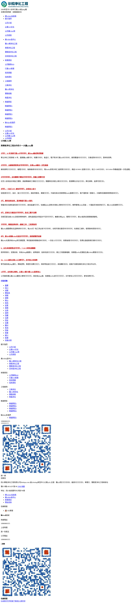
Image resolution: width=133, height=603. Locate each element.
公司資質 (8, 35)
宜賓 (6, 305)
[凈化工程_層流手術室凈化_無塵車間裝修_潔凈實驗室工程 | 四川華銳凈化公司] (15, 7)
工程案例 (8, 81)
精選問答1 (8, 106)
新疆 (6, 338)
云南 (6, 310)
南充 (6, 303)
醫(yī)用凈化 (9, 89)
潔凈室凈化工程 (11, 56)
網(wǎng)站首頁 (10, 16)
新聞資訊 (8, 60)
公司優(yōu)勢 (10, 31)
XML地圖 (21, 486)
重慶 (6, 285)
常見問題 (8, 73)
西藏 (6, 315)
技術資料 (8, 77)
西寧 (6, 330)
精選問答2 (8, 110)
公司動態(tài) (9, 64)
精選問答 (8, 102)
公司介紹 (8, 23)
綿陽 (6, 298)
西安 (6, 320)
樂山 (6, 300)
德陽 (6, 295)
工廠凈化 (8, 85)
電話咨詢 (8, 502)
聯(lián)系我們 (10, 122)
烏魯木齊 (8, 340)
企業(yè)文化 (9, 27)
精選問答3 (8, 114)
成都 (6, 290)
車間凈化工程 (10, 48)
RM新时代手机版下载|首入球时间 (13, 601)
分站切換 (4, 281)
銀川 (6, 335)
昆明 (6, 313)
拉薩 (6, 318)
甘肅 (6, 323)
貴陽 (6, 308)
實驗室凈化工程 (11, 52)
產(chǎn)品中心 (10, 39)
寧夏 (6, 333)
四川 (6, 288)
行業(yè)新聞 (9, 68)
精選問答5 (8, 127)
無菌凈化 (8, 97)
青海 (6, 328)
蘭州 (6, 325)
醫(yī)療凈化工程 (11, 43)
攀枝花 (7, 293)
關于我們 (8, 19)
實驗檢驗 (8, 93)
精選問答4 (8, 118)
